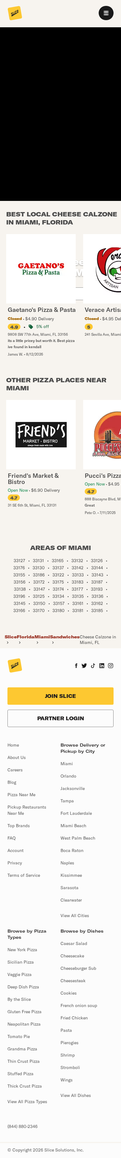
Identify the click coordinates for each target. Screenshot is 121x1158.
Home (13, 745)
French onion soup (78, 1005)
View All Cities (74, 915)
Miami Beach (73, 825)
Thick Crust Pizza (24, 1086)
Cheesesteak (73, 980)
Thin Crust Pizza (23, 1061)
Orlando (68, 776)
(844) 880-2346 (22, 1126)
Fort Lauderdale (76, 813)
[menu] (106, 13)
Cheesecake (72, 956)
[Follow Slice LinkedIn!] (102, 666)
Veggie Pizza (19, 974)
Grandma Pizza (22, 1049)
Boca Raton (71, 850)
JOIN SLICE (60, 696)
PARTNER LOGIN (60, 718)
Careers (15, 770)
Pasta (66, 1030)
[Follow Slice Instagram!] (111, 666)
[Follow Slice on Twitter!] (84, 666)
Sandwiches (65, 637)
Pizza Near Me (21, 794)
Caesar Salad (73, 943)
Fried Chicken (74, 1018)
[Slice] (14, 13)
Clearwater (71, 900)
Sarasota (69, 887)
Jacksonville (72, 788)
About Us (16, 757)
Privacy (14, 863)
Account (15, 850)
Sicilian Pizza (20, 962)
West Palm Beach (77, 838)
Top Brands (18, 825)
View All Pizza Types (27, 1101)
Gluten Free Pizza (24, 1011)
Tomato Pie (18, 1036)
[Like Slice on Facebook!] (76, 666)
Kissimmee (71, 875)
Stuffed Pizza (20, 1073)
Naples (67, 863)
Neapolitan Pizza (24, 1024)
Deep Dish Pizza (23, 987)
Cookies (68, 993)
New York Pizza (22, 949)
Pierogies (69, 1042)
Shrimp (67, 1055)
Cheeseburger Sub (78, 968)
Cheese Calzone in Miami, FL (98, 639)
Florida (25, 637)
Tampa (67, 801)
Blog (11, 782)
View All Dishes (75, 1095)
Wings (66, 1080)
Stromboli (70, 1067)
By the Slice (19, 999)
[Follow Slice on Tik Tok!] (93, 666)
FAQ (11, 838)
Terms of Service (23, 875)
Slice (11, 637)
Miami (42, 637)
